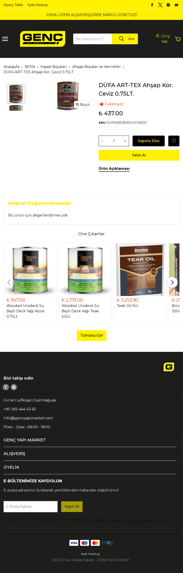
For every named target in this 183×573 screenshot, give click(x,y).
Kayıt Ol (72, 506)
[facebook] (152, 5)
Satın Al (139, 155)
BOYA (30, 67)
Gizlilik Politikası (107, 520)
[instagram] (168, 5)
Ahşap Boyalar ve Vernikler (96, 67)
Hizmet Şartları (141, 520)
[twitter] (160, 5)
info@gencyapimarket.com (28, 418)
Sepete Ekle (148, 141)
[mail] (176, 5)
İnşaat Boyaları (53, 67)
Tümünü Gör (91, 335)
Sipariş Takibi (13, 5)
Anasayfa (11, 67)
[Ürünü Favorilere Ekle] (173, 141)
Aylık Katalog (37, 5)
